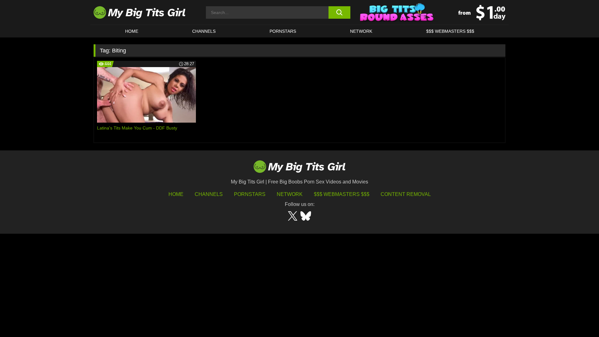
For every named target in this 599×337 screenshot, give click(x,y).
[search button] (339, 12)
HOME (131, 31)
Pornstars (283, 31)
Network (361, 31)
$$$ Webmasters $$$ (341, 194)
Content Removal (406, 194)
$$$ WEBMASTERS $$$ (450, 31)
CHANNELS (204, 31)
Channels (209, 194)
